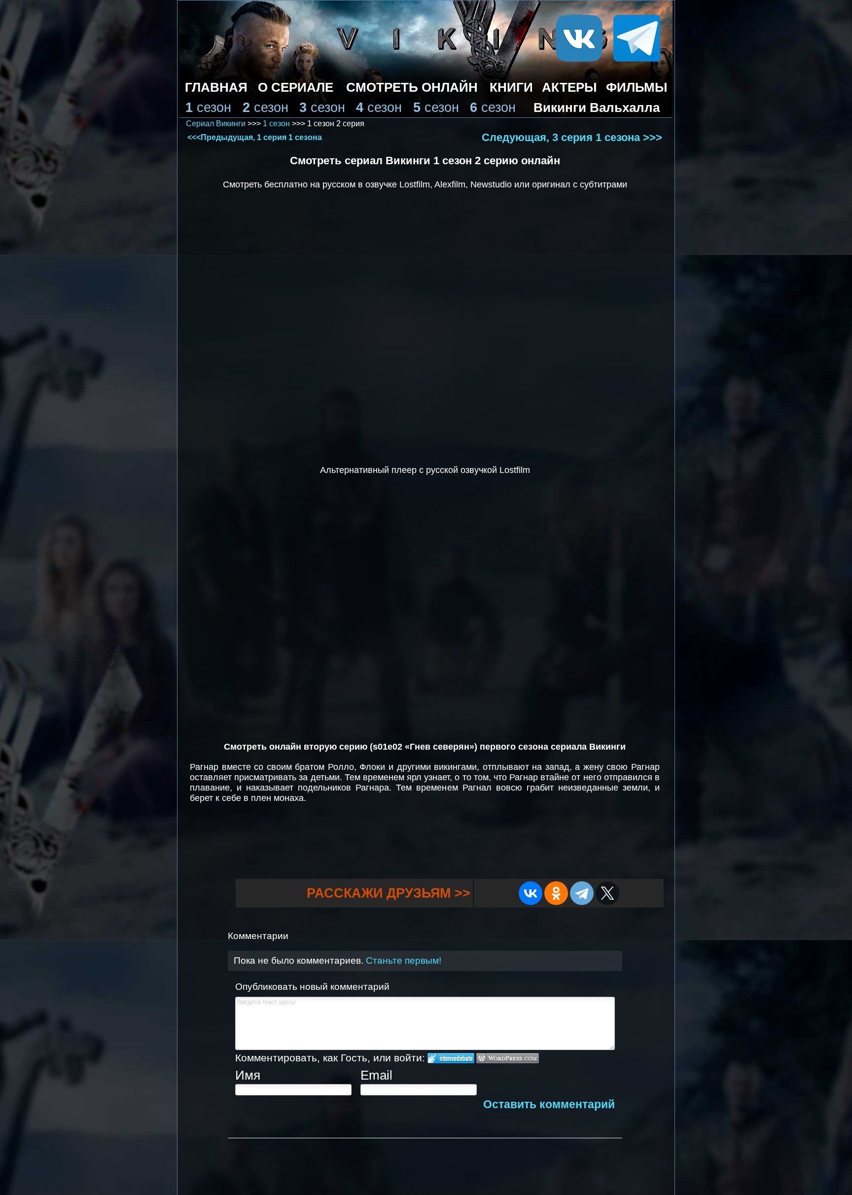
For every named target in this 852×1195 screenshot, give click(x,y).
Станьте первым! (403, 960)
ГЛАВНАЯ (216, 87)
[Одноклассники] (556, 893)
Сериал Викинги (216, 123)
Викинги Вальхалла (596, 107)
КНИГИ (511, 87)
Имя (247, 1075)
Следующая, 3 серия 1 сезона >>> (572, 137)
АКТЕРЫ (569, 87)
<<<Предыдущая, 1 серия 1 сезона (254, 137)
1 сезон (276, 123)
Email (376, 1075)
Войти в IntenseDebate (450, 1058)
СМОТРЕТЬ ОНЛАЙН (412, 87)
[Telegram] (582, 893)
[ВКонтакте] (530, 893)
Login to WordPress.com (507, 1058)
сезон (214, 107)
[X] (607, 893)
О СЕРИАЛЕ (295, 87)
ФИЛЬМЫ (636, 87)
